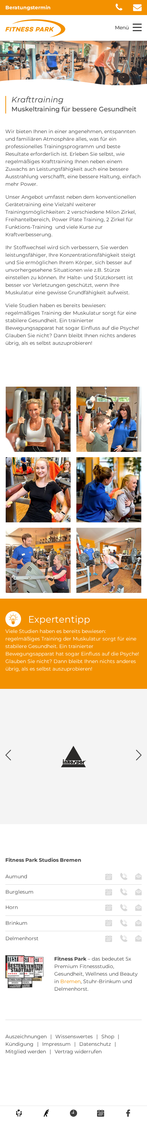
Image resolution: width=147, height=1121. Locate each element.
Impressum (56, 1044)
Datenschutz (95, 1044)
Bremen (70, 981)
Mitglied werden (25, 1051)
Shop (107, 1036)
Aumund (16, 876)
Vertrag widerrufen (78, 1051)
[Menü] (137, 27)
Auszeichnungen (26, 1036)
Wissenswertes (74, 1036)
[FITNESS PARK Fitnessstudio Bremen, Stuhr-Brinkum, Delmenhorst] (35, 28)
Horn (11, 907)
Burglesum (19, 892)
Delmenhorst (22, 938)
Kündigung (19, 1044)
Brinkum (16, 923)
